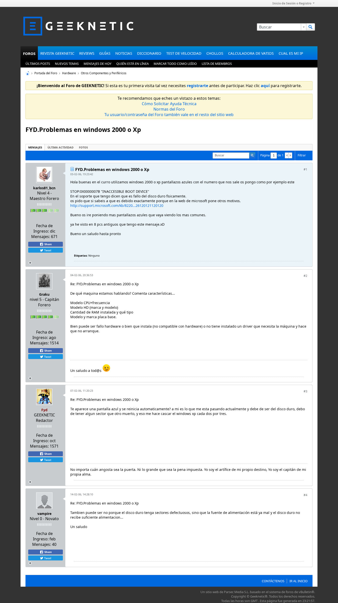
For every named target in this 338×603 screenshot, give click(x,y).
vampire (44, 513)
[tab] (35, 147)
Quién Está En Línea (132, 63)
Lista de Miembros (217, 63)
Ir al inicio (299, 581)
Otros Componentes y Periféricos (103, 73)
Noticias (123, 53)
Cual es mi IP (291, 53)
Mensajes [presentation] (35, 147)
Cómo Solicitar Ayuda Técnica (169, 103)
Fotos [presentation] (83, 147)
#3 (305, 391)
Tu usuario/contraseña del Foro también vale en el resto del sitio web (169, 114)
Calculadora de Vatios (251, 53)
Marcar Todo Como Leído (175, 63)
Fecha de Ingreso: (43, 228)
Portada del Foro (45, 73)
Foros (29, 53)
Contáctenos (273, 581)
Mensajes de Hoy (97, 63)
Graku (44, 294)
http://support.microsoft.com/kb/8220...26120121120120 (116, 205)
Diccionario (149, 53)
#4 (305, 495)
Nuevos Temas (67, 63)
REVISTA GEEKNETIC (57, 53)
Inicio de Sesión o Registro (291, 3)
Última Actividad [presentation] (60, 147)
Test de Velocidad (183, 53)
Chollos (214, 53)
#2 (305, 276)
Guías (104, 53)
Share (48, 244)
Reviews (86, 53)
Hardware (69, 73)
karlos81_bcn (44, 188)
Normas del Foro (169, 109)
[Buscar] (310, 27)
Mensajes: (40, 236)
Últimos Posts (37, 63)
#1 (305, 169)
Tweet (47, 250)
